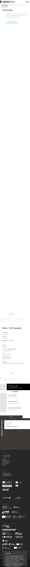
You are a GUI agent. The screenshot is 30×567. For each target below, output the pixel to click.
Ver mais (21, 564)
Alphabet (15, 391)
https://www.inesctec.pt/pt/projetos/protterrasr (13, 363)
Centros (21, 4)
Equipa (16, 4)
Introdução (5, 4)
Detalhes (11, 4)
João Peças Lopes (6, 358)
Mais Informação (12, 22)
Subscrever (7, 474)
